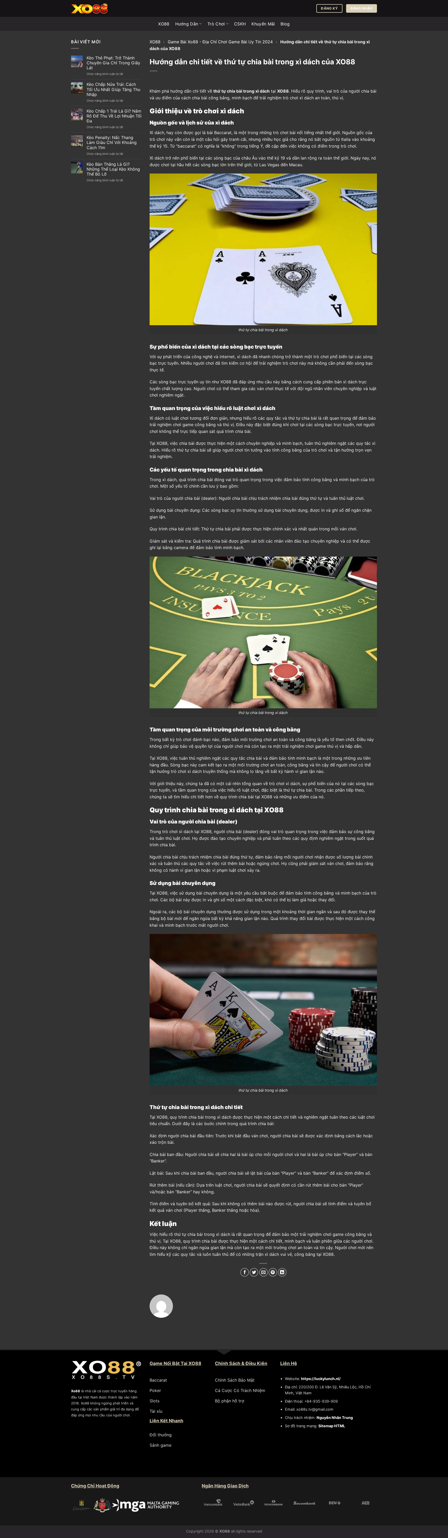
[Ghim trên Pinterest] (273, 1272)
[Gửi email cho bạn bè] (263, 1272)
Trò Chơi (216, 23)
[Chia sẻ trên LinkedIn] (282, 1272)
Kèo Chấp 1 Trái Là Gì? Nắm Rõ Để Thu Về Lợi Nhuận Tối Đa (114, 116)
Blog (285, 23)
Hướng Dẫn (186, 23)
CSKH (240, 23)
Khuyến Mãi (263, 23)
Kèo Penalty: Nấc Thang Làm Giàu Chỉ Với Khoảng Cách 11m (112, 142)
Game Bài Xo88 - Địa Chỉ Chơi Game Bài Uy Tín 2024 (220, 41)
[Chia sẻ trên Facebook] (244, 1272)
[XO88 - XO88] (97, 8)
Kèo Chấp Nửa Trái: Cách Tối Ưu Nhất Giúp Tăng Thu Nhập (113, 89)
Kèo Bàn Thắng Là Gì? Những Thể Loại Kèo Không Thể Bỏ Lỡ (113, 169)
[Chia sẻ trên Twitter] (254, 1272)
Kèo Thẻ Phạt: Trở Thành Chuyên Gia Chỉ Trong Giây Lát (113, 63)
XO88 (163, 23)
